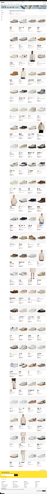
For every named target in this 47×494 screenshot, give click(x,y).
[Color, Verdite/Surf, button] (21, 206)
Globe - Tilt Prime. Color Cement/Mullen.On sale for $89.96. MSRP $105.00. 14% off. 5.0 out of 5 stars (23, 349)
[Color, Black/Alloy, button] (39, 152)
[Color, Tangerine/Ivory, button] (20, 206)
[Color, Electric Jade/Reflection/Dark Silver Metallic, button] (11, 280)
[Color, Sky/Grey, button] (20, 27)
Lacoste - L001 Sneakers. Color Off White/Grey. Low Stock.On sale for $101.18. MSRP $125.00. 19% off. (32, 258)
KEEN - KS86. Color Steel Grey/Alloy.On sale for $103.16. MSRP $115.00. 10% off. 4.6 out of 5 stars (23, 258)
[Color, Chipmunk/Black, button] (20, 262)
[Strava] (5, 479)
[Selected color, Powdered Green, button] (37, 262)
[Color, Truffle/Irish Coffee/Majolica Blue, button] (31, 206)
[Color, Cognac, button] (12, 298)
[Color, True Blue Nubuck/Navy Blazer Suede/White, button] (29, 134)
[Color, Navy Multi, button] (38, 426)
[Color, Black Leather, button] (38, 116)
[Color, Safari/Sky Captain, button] (41, 152)
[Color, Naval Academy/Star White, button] (24, 262)
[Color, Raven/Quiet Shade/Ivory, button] (20, 298)
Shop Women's (40, 8)
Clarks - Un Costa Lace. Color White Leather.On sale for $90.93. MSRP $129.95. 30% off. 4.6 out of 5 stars (14, 331)
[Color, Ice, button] (15, 298)
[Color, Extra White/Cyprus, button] (31, 98)
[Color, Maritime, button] (20, 444)
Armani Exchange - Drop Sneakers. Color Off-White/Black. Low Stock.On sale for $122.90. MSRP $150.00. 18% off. (32, 166)
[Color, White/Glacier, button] (15, 188)
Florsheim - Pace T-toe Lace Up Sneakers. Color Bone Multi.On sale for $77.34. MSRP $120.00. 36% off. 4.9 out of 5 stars (41, 422)
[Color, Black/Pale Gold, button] (30, 170)
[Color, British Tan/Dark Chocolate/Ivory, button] (24, 225)
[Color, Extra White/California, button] (33, 98)
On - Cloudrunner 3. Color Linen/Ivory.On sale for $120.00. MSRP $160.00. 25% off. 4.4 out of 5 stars (14, 184)
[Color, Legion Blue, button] (14, 298)
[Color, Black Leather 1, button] (40, 45)
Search (23, 2)
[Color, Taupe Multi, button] (41, 426)
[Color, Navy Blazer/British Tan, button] (12, 134)
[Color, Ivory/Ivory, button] (24, 206)
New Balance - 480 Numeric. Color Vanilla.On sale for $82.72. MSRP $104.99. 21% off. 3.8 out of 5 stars (32, 386)
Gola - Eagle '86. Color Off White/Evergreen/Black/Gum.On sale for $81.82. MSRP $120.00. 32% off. (41, 386)
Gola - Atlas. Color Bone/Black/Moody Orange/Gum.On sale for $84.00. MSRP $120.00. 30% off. (32, 368)
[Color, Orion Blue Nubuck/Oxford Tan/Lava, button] (29, 298)
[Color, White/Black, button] (22, 27)
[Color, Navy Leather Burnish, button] (39, 353)
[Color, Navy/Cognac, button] (39, 206)
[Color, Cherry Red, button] (29, 152)
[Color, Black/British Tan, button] (11, 426)
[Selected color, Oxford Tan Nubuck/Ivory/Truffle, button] (28, 298)
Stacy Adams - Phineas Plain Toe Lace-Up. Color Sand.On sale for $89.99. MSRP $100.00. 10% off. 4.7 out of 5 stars (32, 331)
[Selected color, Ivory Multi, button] (37, 408)
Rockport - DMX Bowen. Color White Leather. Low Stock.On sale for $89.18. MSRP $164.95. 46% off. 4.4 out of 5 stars (32, 349)
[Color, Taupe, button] (23, 27)
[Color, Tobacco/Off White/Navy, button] (21, 335)
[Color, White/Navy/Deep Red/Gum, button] (39, 390)
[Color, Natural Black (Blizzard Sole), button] (13, 170)
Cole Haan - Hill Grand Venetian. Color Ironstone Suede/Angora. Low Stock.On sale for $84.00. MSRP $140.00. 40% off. (41, 368)
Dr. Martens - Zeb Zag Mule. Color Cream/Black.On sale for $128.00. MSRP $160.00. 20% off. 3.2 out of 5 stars (32, 148)
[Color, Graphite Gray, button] (29, 408)
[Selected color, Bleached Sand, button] (28, 280)
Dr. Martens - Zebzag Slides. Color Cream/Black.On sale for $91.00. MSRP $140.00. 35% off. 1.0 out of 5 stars (41, 313)
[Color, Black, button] (32, 80)
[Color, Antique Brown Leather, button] (11, 152)
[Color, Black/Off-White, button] (29, 170)
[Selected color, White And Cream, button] (19, 27)
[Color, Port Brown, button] (22, 316)
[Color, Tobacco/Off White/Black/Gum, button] (38, 280)
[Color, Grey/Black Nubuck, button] (11, 371)
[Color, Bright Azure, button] (20, 316)
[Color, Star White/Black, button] (22, 262)
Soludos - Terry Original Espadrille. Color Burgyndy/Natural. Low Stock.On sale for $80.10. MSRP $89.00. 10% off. (32, 404)
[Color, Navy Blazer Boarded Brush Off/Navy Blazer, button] (22, 116)
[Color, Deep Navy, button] (23, 462)
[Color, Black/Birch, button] (21, 262)
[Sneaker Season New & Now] (23, 7)
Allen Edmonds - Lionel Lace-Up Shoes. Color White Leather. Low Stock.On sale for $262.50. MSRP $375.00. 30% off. (14, 59)
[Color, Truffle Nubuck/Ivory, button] (21, 225)
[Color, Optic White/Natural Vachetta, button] (23, 298)
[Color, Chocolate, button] (33, 390)
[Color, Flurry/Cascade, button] (13, 188)
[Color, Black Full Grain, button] (39, 188)
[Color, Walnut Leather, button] (39, 45)
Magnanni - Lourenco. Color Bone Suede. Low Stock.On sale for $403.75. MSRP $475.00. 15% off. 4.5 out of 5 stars (41, 23)
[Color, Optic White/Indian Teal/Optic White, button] (13, 225)
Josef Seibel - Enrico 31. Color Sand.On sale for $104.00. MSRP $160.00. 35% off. (41, 240)
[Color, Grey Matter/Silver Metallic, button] (12, 280)
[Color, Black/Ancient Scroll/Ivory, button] (32, 316)
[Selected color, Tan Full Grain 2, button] (37, 188)
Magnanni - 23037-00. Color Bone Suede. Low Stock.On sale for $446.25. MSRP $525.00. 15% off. (14, 23)
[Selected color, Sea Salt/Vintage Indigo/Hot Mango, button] (10, 280)
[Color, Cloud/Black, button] (41, 444)
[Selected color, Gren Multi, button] (19, 390)
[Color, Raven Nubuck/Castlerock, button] (20, 188)
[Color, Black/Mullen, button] (21, 353)
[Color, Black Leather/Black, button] (40, 353)
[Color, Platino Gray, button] (24, 462)
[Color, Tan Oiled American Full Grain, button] (21, 134)
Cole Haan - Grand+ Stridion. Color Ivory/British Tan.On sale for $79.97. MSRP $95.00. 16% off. (14, 422)
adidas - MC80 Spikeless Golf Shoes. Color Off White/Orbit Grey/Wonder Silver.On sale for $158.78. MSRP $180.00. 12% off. (14, 112)
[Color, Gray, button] (30, 225)
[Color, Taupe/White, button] (21, 27)
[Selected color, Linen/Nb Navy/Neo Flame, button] (19, 280)
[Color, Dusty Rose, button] (39, 316)
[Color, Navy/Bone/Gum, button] (40, 280)
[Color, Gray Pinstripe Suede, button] (23, 116)
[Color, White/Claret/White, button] (30, 134)
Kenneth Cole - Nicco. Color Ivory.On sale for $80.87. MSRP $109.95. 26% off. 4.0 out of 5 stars (14, 404)
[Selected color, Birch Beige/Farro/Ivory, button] (19, 298)
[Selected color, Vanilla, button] (28, 390)
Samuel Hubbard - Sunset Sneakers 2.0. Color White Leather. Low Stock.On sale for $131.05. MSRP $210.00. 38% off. (14, 148)
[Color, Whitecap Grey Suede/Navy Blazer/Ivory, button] (20, 225)
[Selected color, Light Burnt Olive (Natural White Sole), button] (10, 170)
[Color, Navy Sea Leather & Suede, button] (11, 62)
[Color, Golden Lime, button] (31, 152)
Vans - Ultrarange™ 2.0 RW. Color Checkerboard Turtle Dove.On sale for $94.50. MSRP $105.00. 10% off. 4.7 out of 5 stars (23, 313)
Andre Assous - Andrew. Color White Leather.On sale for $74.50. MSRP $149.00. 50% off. (41, 458)
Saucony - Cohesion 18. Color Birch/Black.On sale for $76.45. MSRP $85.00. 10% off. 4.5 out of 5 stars (41, 440)
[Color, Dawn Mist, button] (24, 316)
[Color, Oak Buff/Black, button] (40, 152)
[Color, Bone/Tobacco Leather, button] (20, 98)
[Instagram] (2, 479)
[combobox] (13, 2)
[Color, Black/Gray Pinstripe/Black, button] (32, 134)
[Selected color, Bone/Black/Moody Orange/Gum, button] (28, 371)
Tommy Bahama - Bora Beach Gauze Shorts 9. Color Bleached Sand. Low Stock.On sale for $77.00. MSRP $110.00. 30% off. (23, 440)
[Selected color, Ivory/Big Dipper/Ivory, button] (10, 225)
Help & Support (44, 4)
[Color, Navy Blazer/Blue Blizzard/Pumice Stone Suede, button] (29, 80)
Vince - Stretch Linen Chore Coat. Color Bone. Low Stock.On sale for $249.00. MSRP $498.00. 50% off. (32, 59)
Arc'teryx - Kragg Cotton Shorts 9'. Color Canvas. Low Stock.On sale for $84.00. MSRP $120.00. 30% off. (14, 386)
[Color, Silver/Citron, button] (42, 444)
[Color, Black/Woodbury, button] (11, 134)
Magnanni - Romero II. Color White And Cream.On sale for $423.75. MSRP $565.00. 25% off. (23, 23)
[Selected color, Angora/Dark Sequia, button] (19, 188)
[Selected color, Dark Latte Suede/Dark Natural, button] (37, 80)
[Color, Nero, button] (21, 152)
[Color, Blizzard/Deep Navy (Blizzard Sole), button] (12, 170)
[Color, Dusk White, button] (38, 262)
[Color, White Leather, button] (22, 98)
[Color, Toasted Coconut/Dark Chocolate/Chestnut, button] (30, 80)
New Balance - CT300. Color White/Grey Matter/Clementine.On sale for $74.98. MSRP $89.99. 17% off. (32, 458)
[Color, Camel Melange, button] (38, 134)
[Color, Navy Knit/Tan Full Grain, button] (11, 262)
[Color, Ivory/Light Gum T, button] (21, 116)
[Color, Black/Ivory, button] (11, 225)
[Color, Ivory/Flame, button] (11, 188)
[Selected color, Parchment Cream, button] (37, 225)
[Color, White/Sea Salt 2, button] (23, 408)
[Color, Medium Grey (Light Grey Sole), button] (14, 170)
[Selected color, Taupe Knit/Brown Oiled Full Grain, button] (10, 262)
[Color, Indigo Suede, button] (11, 27)
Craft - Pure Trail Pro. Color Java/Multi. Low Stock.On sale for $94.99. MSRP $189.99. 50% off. (14, 313)
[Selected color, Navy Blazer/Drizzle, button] (19, 225)
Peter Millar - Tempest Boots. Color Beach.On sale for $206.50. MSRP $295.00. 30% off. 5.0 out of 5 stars (14, 76)
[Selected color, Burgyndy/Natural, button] (28, 408)
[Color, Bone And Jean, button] (39, 27)
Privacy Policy (22, 489)
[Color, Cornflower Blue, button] (32, 152)
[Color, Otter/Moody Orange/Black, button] (22, 335)
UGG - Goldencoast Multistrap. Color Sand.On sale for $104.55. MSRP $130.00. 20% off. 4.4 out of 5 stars (32, 240)
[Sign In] (44, 2)
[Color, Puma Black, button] (22, 462)
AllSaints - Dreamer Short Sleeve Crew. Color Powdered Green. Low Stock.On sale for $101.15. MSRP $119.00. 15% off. (41, 258)
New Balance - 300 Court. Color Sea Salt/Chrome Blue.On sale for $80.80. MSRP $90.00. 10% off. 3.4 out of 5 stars (23, 404)
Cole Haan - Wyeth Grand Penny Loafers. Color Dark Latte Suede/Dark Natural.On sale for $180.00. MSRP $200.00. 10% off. (41, 76)
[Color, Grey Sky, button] (20, 80)
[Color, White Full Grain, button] (38, 188)
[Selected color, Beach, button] (10, 80)
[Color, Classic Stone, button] (38, 225)
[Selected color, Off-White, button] (28, 225)
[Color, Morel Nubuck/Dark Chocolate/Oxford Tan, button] (20, 116)
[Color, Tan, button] (21, 244)
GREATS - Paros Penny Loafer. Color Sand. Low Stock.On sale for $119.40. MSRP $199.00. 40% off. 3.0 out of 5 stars (32, 184)
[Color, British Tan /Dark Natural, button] (39, 80)
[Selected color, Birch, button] (19, 462)
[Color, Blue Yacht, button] (40, 225)
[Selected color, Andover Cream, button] (37, 134)
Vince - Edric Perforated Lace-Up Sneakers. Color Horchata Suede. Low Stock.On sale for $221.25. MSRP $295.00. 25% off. (41, 59)
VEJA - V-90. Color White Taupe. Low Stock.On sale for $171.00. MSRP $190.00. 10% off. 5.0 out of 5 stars (32, 94)
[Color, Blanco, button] (20, 152)
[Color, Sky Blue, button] (29, 27)
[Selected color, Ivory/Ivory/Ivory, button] (28, 80)
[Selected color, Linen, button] (10, 206)
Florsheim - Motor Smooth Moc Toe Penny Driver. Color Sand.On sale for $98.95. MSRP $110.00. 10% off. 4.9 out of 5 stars (14, 295)
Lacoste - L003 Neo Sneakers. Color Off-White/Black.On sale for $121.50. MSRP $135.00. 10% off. (41, 166)
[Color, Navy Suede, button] (30, 27)
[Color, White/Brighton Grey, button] (20, 408)
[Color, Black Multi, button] (38, 206)
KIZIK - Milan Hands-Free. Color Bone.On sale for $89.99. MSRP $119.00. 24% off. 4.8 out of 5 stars (41, 331)
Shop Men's (44, 8)
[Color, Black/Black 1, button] (30, 390)
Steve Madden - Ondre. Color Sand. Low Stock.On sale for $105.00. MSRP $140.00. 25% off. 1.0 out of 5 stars (23, 240)
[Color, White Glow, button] (20, 462)
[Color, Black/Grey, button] (29, 390)
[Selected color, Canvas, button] (10, 390)
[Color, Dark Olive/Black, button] (23, 262)
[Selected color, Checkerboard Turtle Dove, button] (19, 316)
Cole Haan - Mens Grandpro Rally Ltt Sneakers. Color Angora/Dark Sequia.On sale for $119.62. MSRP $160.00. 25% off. (23, 184)
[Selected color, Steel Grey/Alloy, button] (19, 262)
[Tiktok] (3, 479)
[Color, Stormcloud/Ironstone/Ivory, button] (30, 206)
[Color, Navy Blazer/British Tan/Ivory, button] (31, 80)
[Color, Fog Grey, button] (30, 280)
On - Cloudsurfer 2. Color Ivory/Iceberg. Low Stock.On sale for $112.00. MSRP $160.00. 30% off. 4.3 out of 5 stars (23, 203)
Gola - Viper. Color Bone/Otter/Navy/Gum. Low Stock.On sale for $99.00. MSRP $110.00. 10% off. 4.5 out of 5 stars (41, 276)
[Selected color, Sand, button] (19, 45)
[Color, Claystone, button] (30, 408)
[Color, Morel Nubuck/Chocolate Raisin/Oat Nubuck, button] (31, 316)
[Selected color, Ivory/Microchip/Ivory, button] (19, 116)
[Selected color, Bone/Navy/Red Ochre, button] (19, 335)
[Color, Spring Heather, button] (42, 225)
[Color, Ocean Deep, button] (31, 280)
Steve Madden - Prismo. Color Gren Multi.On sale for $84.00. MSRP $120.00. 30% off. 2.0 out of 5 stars (23, 386)
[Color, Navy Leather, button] (11, 335)
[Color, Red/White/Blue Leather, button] (23, 98)
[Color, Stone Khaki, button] (29, 280)
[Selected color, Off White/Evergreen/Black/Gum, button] (37, 390)
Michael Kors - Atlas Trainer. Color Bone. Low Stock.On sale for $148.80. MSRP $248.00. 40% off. (32, 112)
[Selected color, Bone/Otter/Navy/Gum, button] (37, 280)
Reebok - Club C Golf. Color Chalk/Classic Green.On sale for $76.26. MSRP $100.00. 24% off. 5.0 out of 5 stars (14, 458)
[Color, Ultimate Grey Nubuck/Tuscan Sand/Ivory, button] (29, 316)
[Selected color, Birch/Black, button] (37, 444)
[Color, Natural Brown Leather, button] (21, 98)
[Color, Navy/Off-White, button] (32, 170)
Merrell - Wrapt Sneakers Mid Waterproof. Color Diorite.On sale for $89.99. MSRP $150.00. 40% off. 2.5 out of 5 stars (14, 349)
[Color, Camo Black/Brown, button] (21, 316)
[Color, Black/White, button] (38, 335)
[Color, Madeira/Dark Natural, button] (40, 80)
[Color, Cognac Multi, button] (40, 426)
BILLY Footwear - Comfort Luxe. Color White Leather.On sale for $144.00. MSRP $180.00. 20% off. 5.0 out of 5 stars (41, 112)
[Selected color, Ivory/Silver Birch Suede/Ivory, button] (28, 134)
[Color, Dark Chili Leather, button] (38, 45)
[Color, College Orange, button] (39, 225)
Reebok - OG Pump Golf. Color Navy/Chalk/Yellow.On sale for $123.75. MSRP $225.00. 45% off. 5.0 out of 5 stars (23, 166)
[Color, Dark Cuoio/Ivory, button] (24, 116)
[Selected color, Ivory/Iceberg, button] (19, 206)
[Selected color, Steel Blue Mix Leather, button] (19, 98)
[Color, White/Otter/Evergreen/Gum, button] (38, 390)
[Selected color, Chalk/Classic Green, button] (10, 462)
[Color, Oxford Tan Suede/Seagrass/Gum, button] (30, 316)
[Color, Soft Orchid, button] (23, 316)
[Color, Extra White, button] (30, 98)
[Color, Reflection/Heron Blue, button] (21, 408)
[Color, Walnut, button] (11, 80)
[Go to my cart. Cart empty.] (45, 2)
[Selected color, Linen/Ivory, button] (10, 188)
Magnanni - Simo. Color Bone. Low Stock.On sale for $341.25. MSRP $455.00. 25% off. (14, 41)
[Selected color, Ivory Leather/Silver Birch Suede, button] (10, 134)
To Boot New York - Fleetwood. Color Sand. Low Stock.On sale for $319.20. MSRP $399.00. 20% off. (23, 41)
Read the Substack (26, 0)
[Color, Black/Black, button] (31, 170)
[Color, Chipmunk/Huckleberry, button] (38, 152)
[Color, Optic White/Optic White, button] (23, 225)
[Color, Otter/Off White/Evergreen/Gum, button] (39, 280)
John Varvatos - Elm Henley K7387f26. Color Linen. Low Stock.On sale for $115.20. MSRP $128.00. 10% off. (14, 203)
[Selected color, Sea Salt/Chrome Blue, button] (19, 408)
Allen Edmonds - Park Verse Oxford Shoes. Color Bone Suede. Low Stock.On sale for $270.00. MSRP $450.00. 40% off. (41, 41)
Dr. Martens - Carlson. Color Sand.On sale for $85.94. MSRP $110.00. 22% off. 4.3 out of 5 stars (23, 368)
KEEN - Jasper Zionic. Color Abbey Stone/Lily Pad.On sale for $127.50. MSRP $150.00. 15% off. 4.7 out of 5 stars (41, 148)
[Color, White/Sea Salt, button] (22, 408)
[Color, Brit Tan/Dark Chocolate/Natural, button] (33, 80)
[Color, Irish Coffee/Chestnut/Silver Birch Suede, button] (31, 134)
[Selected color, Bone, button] (37, 335)
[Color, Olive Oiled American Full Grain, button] (20, 134)
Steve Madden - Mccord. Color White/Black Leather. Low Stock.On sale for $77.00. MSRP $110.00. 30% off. (14, 440)
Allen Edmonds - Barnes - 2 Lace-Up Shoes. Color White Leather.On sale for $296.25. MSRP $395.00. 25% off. (32, 41)
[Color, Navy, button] (24, 98)
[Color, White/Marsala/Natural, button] (29, 98)
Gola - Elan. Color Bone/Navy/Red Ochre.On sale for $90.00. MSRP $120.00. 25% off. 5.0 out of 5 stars (23, 331)
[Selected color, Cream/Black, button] (28, 152)
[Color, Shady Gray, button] (21, 462)
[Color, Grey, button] (20, 244)
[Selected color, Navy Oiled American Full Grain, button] (19, 134)
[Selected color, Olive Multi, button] (37, 206)
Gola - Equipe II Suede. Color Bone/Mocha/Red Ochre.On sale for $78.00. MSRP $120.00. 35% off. (32, 422)
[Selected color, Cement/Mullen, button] (19, 353)
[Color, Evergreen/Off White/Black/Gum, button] (29, 371)
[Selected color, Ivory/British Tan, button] (10, 426)
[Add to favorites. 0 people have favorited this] (17, 15)
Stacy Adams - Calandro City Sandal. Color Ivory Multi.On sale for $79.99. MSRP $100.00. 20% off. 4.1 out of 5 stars (41, 404)
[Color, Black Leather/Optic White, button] (41, 353)
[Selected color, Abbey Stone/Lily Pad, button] (37, 152)
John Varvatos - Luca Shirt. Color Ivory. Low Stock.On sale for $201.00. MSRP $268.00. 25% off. (23, 76)
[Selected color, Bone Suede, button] (10, 27)
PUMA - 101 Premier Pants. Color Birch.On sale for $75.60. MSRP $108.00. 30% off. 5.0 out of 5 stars (23, 458)
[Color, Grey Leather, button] (12, 62)
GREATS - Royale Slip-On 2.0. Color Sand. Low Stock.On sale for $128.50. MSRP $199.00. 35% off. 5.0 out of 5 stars (23, 148)
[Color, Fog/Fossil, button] (39, 444)
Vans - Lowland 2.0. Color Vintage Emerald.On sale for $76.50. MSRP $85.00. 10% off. (32, 440)
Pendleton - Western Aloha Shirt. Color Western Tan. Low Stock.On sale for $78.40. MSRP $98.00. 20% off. (23, 422)
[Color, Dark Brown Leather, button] (38, 462)
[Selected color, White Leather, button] (10, 62)
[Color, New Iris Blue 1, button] (41, 225)
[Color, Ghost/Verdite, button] (12, 188)
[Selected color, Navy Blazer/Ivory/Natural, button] (28, 206)
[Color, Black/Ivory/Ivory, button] (33, 134)
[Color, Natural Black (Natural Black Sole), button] (11, 170)
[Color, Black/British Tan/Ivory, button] (22, 298)
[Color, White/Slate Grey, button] (24, 408)
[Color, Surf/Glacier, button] (22, 206)
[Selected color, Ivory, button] (19, 80)
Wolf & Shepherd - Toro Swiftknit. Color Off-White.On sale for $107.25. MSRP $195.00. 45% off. (32, 222)
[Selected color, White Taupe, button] (28, 98)
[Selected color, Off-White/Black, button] (28, 170)
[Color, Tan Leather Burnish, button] (38, 353)
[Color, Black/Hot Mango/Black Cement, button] (20, 280)
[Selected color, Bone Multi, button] (37, 426)
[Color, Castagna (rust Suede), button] (38, 27)
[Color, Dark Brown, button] (30, 152)
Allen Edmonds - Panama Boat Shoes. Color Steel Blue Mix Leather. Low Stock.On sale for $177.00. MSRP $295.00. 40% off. (23, 94)
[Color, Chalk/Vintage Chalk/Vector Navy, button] (11, 462)
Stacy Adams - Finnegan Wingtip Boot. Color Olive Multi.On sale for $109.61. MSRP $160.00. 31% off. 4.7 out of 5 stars (41, 203)
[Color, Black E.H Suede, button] (33, 152)
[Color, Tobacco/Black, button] (32, 390)
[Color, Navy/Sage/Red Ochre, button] (20, 335)
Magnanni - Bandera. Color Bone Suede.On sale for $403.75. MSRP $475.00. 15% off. (32, 23)
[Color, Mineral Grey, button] (22, 152)
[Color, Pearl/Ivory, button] (23, 206)
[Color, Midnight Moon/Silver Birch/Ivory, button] (12, 225)
